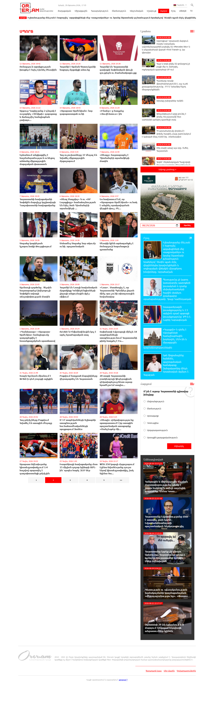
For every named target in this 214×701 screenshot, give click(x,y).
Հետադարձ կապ (154, 671)
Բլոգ (173, 11)
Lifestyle (182, 11)
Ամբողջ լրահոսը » (167, 169)
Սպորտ (163, 11)
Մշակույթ (151, 11)
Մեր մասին (169, 671)
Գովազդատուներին (186, 671)
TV (191, 11)
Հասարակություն (99, 11)
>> (121, 480)
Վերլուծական (136, 11)
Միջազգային (81, 11)
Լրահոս (145, 31)
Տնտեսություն (119, 11)
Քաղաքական (64, 11)
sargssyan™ (123, 680)
